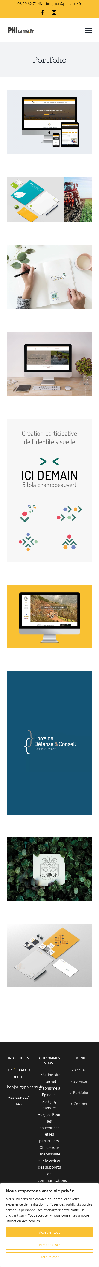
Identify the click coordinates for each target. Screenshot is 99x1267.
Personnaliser (49, 1244)
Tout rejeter (50, 1257)
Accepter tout (49, 1232)
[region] (49, 1225)
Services (80, 1081)
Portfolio (80, 1092)
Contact (80, 1103)
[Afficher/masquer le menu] (89, 30)
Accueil (80, 1070)
